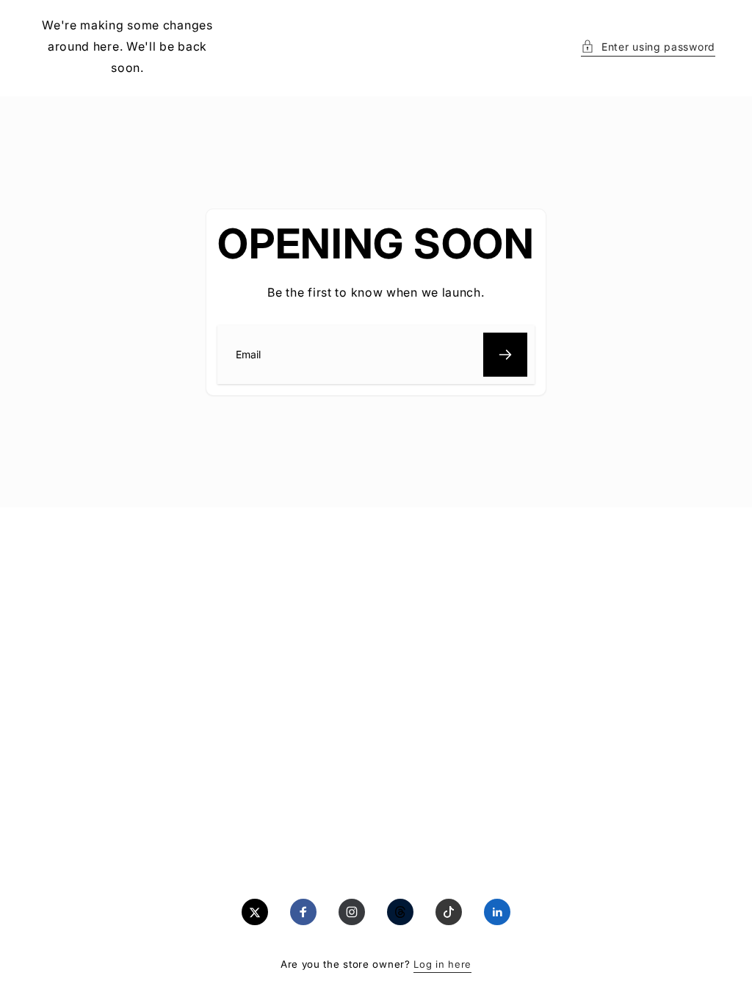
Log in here (442, 964)
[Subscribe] (505, 355)
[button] (648, 46)
